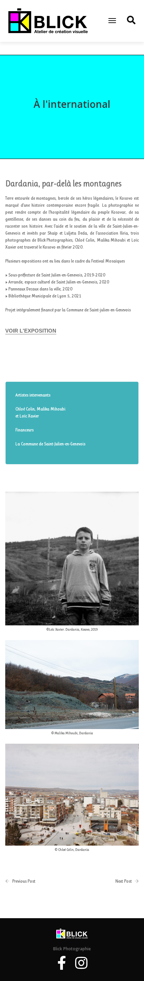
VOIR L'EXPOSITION (30, 331)
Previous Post (23, 881)
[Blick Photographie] (48, 20)
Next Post (123, 881)
